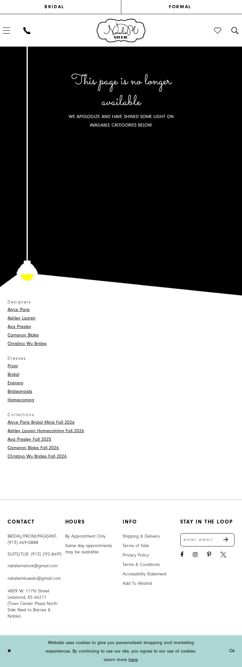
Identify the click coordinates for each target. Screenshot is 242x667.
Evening (15, 383)
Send (228, 539)
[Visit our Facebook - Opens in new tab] (181, 554)
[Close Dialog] (9, 651)
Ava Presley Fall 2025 (29, 439)
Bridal (13, 374)
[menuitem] (62, 7)
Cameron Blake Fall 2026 (33, 447)
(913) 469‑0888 (23, 542)
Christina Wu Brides (27, 343)
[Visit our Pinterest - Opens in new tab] (209, 554)
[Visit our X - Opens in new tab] (223, 554)
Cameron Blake (23, 335)
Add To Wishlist (137, 583)
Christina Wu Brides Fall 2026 (37, 456)
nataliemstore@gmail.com (33, 565)
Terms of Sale (136, 545)
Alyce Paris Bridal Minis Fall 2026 (41, 422)
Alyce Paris (19, 309)
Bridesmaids (20, 391)
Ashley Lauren (22, 318)
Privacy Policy (136, 555)
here (133, 659)
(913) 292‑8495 (46, 554)
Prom (13, 366)
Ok (232, 651)
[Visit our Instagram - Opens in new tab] (195, 554)
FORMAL (180, 6)
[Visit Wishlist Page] (218, 30)
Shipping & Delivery (141, 536)
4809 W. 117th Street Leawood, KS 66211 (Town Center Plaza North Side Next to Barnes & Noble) (32, 603)
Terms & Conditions (141, 564)
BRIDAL (54, 6)
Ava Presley (19, 326)
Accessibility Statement (144, 574)
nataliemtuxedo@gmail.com (34, 578)
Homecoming (21, 400)
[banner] (121, 30)
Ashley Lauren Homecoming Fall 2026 (46, 430)
